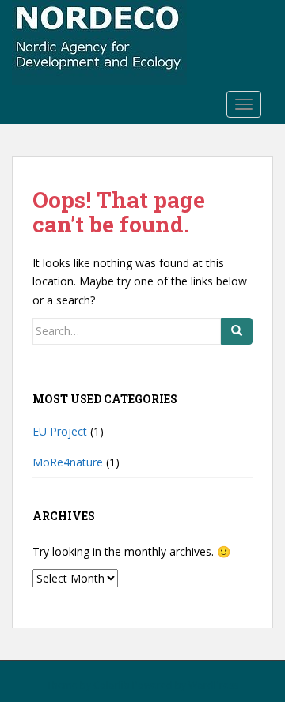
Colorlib (111, 685)
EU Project (59, 431)
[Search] (237, 331)
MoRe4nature (67, 462)
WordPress (213, 685)
